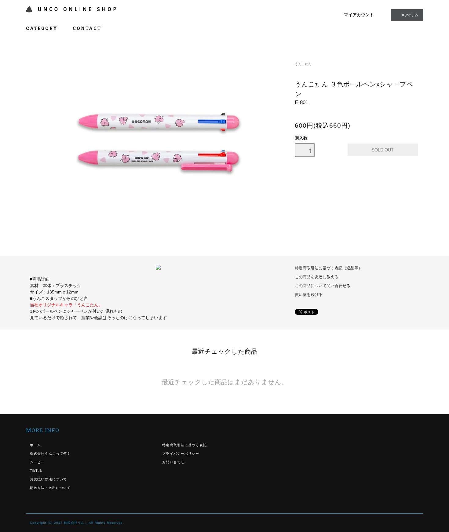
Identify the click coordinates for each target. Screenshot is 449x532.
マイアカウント (359, 14)
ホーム (35, 445)
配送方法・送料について (50, 488)
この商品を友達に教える (316, 277)
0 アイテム (410, 15)
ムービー (37, 462)
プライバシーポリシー (180, 453)
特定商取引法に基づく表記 (184, 445)
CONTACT (87, 28)
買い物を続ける (309, 295)
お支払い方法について (48, 479)
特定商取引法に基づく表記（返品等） (328, 268)
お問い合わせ (173, 462)
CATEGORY (42, 28)
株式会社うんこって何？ (50, 453)
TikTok (36, 470)
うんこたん (303, 64)
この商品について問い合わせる (322, 286)
